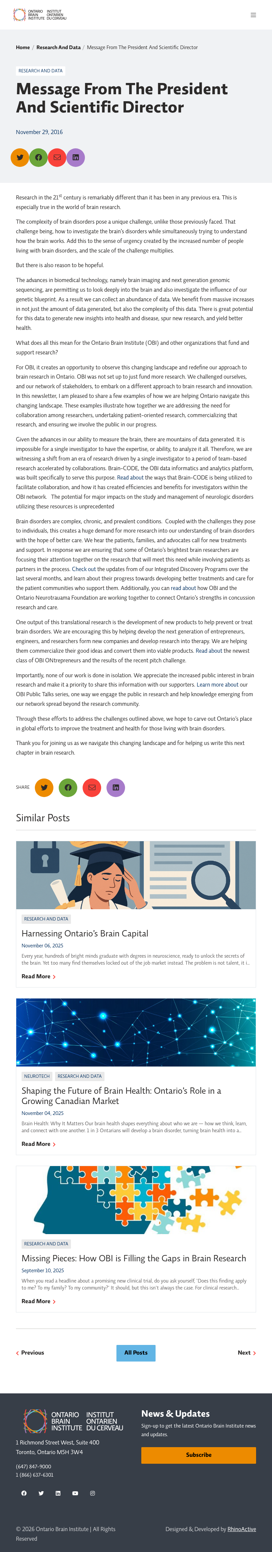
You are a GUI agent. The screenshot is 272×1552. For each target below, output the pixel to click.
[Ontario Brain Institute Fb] (24, 1493)
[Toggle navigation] (253, 15)
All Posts (136, 1353)
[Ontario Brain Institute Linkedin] (58, 1493)
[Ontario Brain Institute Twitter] (41, 1493)
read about (183, 589)
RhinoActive (242, 1530)
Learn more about (217, 685)
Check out (84, 570)
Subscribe (199, 1455)
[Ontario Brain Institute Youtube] (75, 1493)
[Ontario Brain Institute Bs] (109, 1493)
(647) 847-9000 (33, 1467)
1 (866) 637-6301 (34, 1475)
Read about (130, 478)
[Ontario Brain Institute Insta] (92, 1493)
